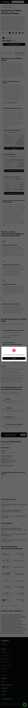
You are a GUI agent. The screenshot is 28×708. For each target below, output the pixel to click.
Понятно (14, 358)
